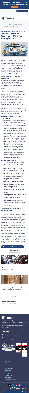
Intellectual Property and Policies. (18, 389)
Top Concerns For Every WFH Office (10, 304)
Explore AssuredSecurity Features (12, 247)
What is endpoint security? (16, 87)
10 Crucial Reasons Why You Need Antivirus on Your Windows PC (14, 139)
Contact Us (13, 11)
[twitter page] (9, 385)
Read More (14, 7)
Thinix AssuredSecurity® (14, 111)
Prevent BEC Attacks (6, 306)
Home (5, 23)
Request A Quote (23, 11)
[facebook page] (19, 385)
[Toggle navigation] (26, 18)
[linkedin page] (12, 385)
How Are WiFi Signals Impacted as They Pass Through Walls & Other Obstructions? (14, 288)
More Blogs (14, 296)
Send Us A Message (9, 339)
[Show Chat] (22, 392)
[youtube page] (16, 385)
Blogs (10, 23)
